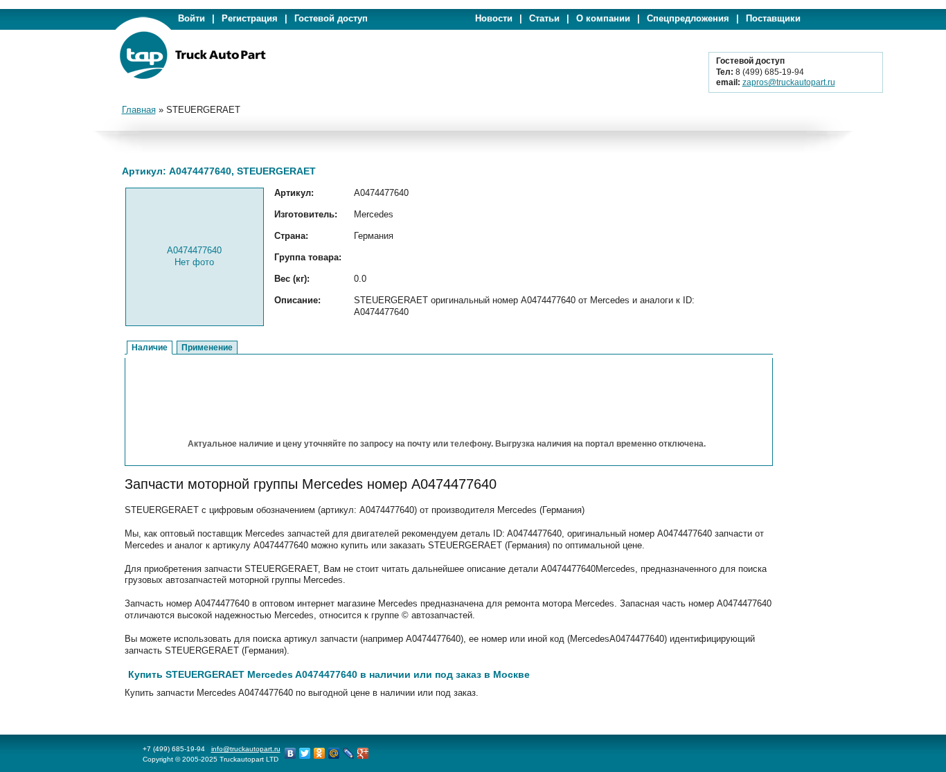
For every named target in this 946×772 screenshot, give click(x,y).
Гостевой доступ (331, 18)
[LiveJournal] (348, 753)
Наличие (150, 347)
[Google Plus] (363, 753)
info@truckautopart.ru (245, 749)
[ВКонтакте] (290, 753)
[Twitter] (305, 753)
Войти (191, 18)
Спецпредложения (688, 18)
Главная (139, 110)
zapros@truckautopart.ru (788, 82)
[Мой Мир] (334, 753)
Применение (207, 347)
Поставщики (773, 18)
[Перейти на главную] (192, 76)
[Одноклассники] (319, 753)
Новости (493, 18)
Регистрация (250, 18)
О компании (603, 18)
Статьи (544, 18)
